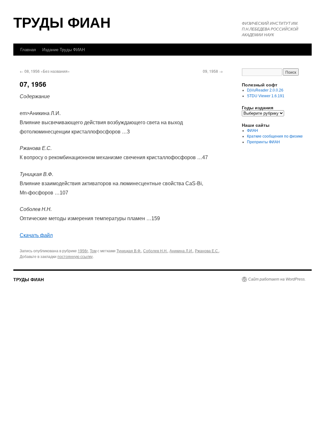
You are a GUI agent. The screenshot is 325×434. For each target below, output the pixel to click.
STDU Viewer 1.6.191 (265, 96)
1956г (83, 250)
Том (93, 250)
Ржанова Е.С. (207, 250)
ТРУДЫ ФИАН (62, 21)
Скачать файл (36, 235)
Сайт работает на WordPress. (277, 279)
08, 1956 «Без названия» (45, 71)
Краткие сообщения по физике (275, 136)
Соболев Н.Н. (155, 250)
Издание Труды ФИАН (63, 49)
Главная (28, 49)
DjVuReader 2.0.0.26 (265, 90)
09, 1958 (213, 71)
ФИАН (252, 130)
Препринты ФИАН (263, 142)
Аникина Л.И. (181, 250)
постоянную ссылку (75, 256)
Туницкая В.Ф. (128, 250)
